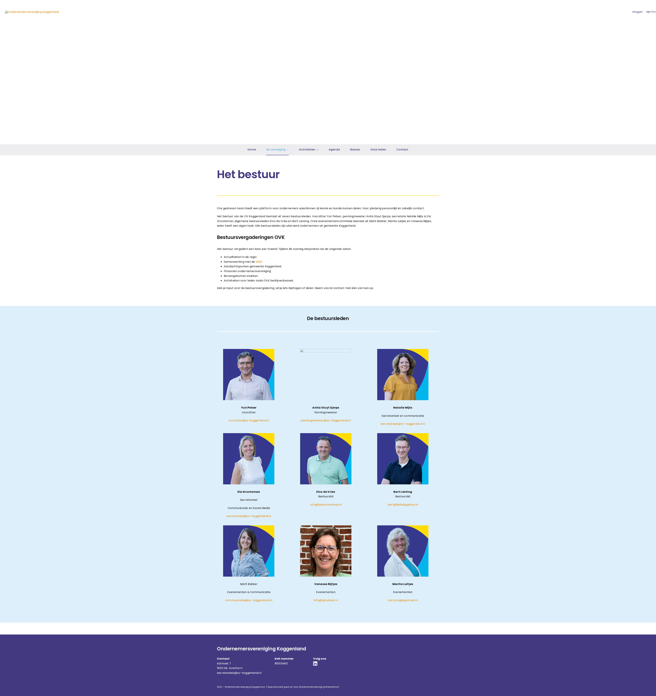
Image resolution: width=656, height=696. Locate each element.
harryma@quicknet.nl (403, 600)
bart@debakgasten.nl (403, 505)
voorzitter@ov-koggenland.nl (248, 420)
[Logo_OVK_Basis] (32, 12)
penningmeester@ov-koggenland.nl (326, 420)
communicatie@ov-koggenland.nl (248, 600)
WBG (259, 262)
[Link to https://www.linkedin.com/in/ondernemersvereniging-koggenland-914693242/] (326, 663)
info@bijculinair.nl (326, 600)
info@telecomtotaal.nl (325, 505)
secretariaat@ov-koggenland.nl (403, 424)
